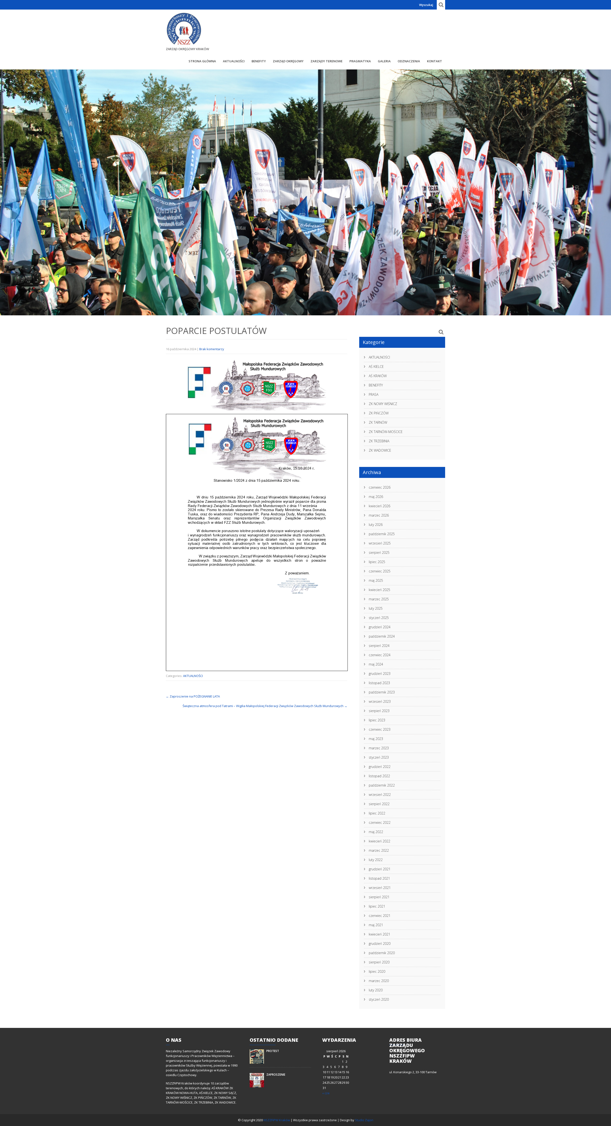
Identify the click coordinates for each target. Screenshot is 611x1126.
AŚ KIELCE (376, 366)
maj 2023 (376, 738)
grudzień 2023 (379, 673)
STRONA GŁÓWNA (202, 61)
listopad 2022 (379, 776)
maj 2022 (376, 832)
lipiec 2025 (377, 562)
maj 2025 (376, 580)
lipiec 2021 (377, 906)
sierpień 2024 (379, 645)
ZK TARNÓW (378, 422)
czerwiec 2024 (379, 655)
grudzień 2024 (379, 627)
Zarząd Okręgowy (288, 61)
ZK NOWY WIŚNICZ (383, 404)
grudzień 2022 (379, 766)
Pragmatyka (360, 61)
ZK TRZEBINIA (379, 441)
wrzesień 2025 (380, 543)
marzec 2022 (379, 850)
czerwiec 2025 (379, 571)
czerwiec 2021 (379, 915)
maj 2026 (376, 496)
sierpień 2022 (379, 804)
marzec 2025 (379, 599)
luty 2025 (376, 608)
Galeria (384, 61)
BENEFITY (259, 61)
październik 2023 (382, 692)
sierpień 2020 (379, 962)
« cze (326, 1093)
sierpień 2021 (379, 897)
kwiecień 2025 (379, 589)
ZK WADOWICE (380, 450)
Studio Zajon (364, 1120)
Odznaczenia (409, 61)
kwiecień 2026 (379, 506)
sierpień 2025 (379, 552)
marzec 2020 (379, 980)
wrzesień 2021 (380, 887)
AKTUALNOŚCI (234, 61)
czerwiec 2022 (379, 822)
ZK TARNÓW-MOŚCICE (386, 431)
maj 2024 (376, 664)
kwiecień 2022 (379, 841)
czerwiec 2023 (379, 729)
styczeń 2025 (379, 617)
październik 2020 (382, 953)
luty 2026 (376, 524)
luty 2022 (376, 859)
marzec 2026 (379, 515)
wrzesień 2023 (380, 701)
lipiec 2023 (377, 720)
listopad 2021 (379, 878)
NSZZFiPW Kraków (277, 1120)
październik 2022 (382, 785)
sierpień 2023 (379, 710)
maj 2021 (376, 925)
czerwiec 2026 (379, 487)
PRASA (373, 394)
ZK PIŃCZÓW (379, 413)
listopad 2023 (379, 683)
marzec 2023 (379, 748)
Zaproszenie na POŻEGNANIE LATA (193, 696)
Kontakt (434, 61)
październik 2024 (382, 636)
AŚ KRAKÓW (378, 376)
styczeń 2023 (379, 757)
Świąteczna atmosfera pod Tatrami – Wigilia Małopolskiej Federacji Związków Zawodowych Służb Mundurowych (265, 706)
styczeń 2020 (379, 999)
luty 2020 (376, 990)
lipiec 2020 (377, 971)
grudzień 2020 (379, 943)
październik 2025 (382, 534)
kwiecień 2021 (379, 934)
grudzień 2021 (379, 869)
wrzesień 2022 (380, 794)
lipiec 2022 (377, 813)
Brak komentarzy (211, 349)
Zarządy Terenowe (326, 61)
